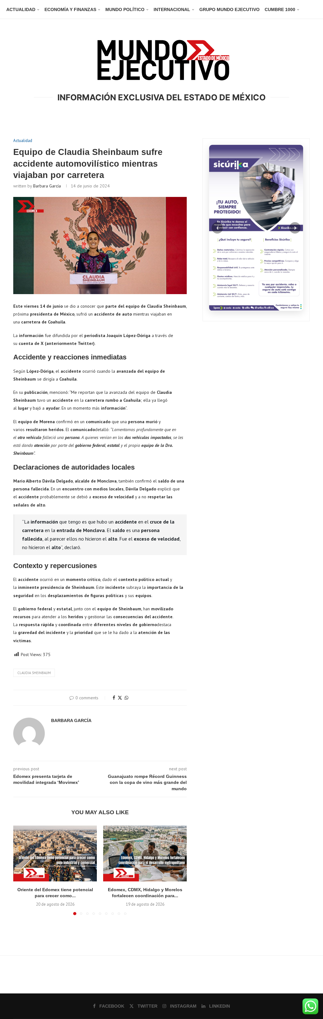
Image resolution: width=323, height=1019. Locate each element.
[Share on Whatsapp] (126, 698)
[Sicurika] (256, 228)
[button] (21, 870)
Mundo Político (124, 9)
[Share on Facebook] (114, 698)
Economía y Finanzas (70, 9)
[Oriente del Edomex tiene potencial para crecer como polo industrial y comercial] (55, 853)
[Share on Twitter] (120, 698)
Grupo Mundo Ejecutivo (229, 9)
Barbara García (47, 186)
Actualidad (20, 9)
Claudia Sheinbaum (34, 673)
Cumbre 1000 (280, 9)
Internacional (172, 9)
